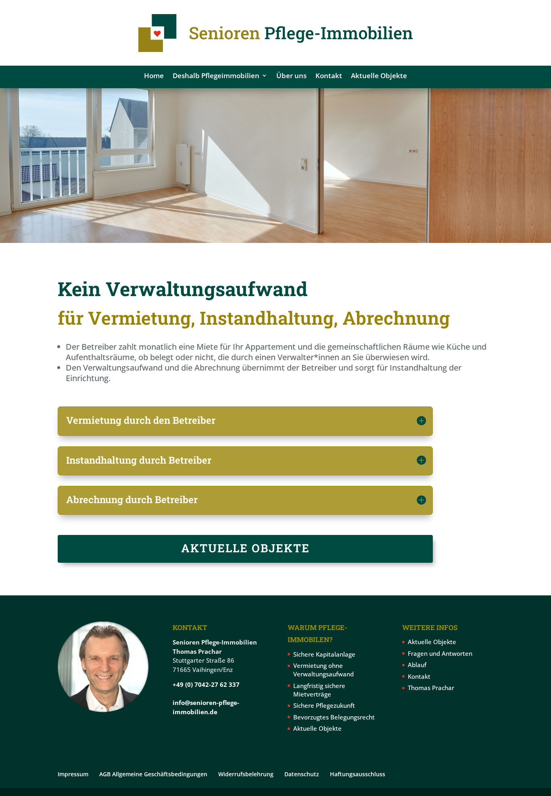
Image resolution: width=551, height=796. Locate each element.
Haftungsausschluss (357, 774)
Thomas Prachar (431, 688)
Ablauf (417, 665)
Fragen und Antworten (440, 653)
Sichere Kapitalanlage (324, 654)
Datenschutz (301, 774)
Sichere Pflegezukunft (324, 705)
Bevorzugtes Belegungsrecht (334, 717)
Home (154, 75)
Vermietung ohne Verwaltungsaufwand (323, 669)
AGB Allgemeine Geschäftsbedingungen (153, 774)
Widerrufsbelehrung (245, 774)
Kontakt (328, 75)
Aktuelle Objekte (379, 75)
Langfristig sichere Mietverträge (319, 690)
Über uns (291, 75)
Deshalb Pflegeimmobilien (216, 75)
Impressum (73, 774)
